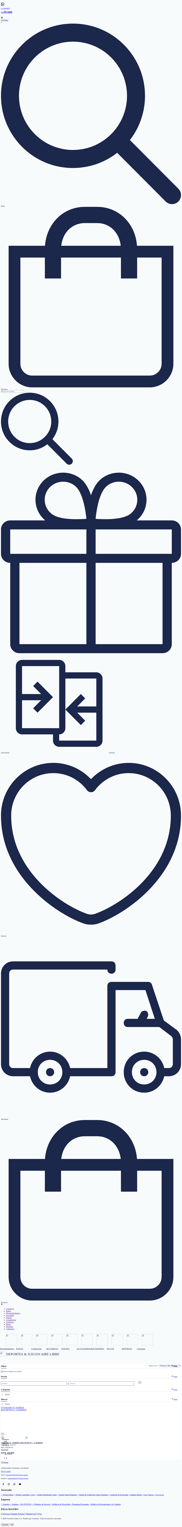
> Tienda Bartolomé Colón (46, 1495)
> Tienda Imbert (7, 1495)
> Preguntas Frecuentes (80, 1504)
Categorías (10, 1329)
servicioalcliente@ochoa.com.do (17, 1475)
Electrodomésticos (13, 1313)
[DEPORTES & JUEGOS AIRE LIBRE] (2, 1355)
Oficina (9, 1318)
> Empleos (14, 1504)
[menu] (2, 18)
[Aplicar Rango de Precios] (138, 1382)
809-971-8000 (6, 1471)
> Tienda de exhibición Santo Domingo (92, 1495)
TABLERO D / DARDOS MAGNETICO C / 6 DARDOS (22, 1443)
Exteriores (10, 1322)
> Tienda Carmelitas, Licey (24, 1495)
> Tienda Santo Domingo (67, 1495)
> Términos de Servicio (41, 1504)
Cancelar (5, 1525)
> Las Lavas (159, 1495)
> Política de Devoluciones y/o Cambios (105, 1504)
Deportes (9, 1327)
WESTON (4, 1450)
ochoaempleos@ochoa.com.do (18, 1478)
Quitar (175, 1366)
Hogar (8, 1324)
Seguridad (10, 1315)
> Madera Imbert (135, 1495)
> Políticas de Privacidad (60, 1504)
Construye (10, 1309)
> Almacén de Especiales (118, 1495)
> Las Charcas (148, 1495)
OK (12, 1525)
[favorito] (2, 1434)
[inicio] (4, 20)
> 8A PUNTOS (25, 1504)
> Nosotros (5, 1504)
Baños (8, 1311)
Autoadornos (11, 1320)
